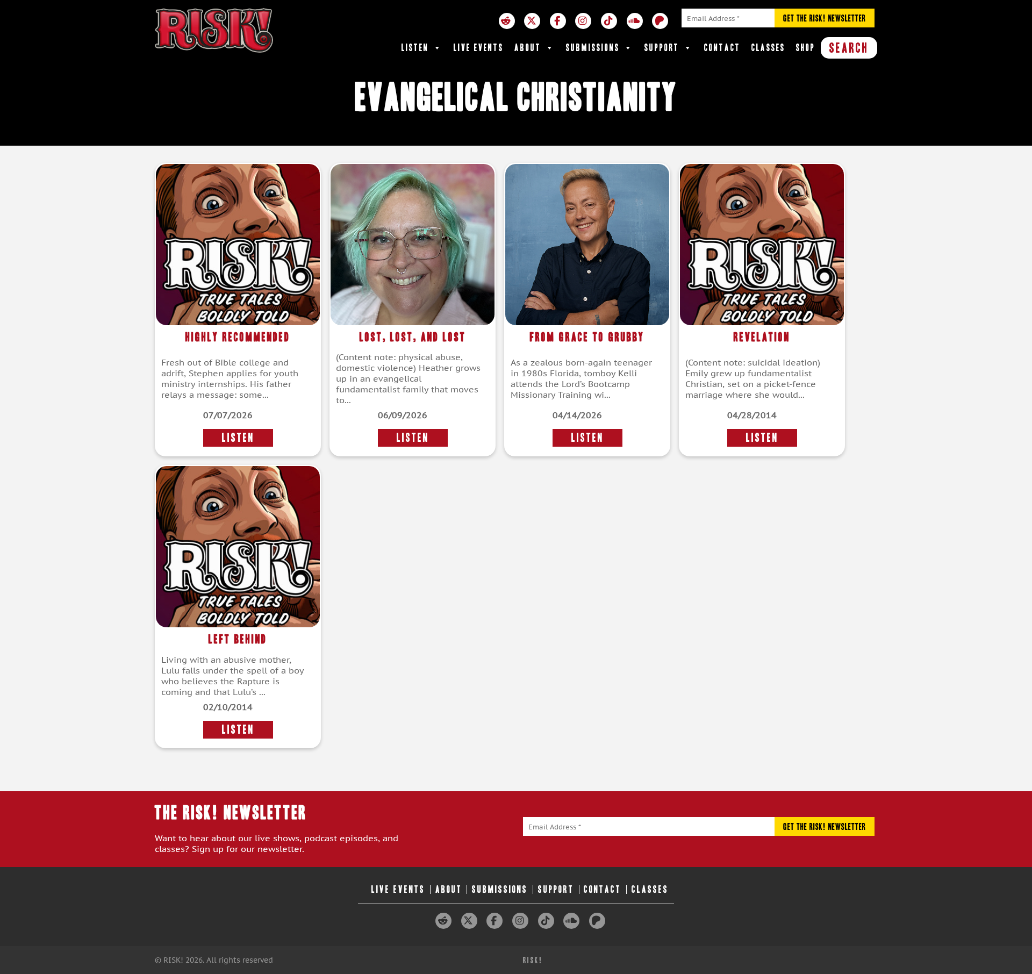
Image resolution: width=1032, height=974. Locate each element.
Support (661, 47)
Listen (415, 47)
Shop (805, 47)
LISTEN (238, 437)
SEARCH (849, 47)
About (527, 47)
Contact (722, 47)
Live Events (479, 47)
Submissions (593, 47)
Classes (768, 47)
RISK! (533, 960)
